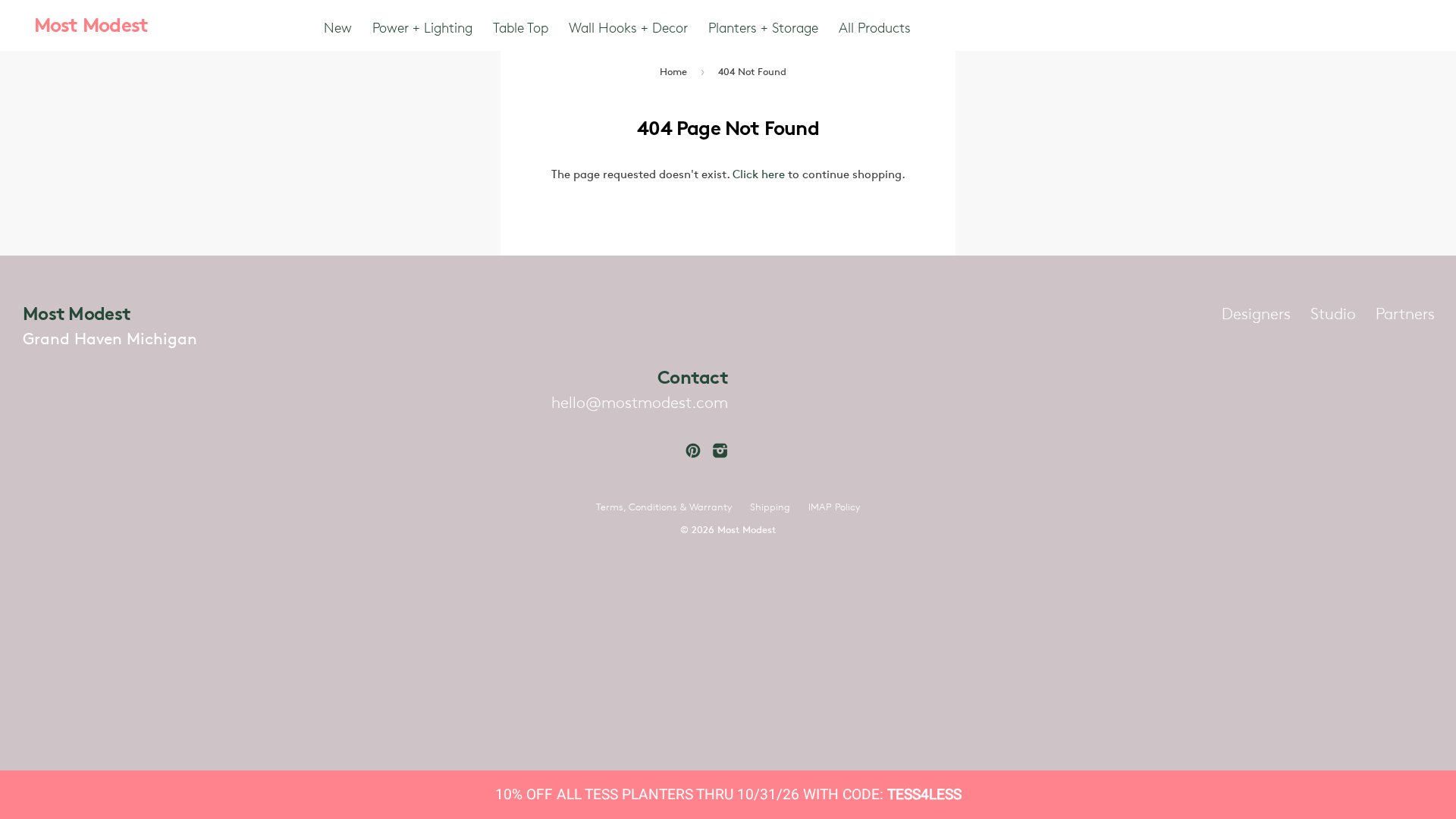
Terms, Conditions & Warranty (664, 506)
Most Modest (91, 24)
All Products (875, 27)
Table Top (520, 27)
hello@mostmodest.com (639, 402)
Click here (759, 174)
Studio (1333, 313)
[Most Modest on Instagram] (720, 451)
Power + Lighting (422, 27)
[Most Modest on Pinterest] (693, 451)
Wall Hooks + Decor (628, 27)
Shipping (770, 506)
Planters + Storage (763, 27)
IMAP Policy (834, 506)
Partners (1405, 313)
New (338, 27)
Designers (1256, 313)
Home (673, 71)
